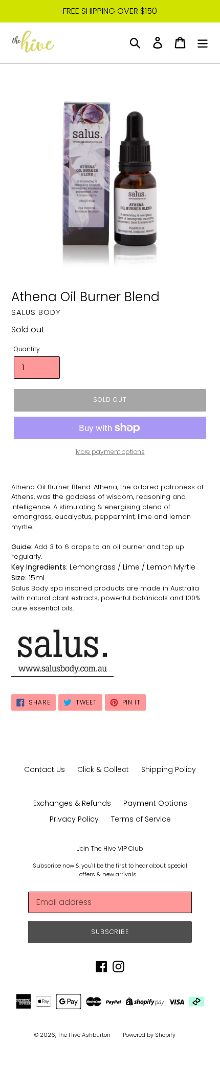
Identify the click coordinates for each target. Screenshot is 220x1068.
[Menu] (202, 43)
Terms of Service (141, 819)
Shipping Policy (168, 769)
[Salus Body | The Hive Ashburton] (62, 672)
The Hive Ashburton (84, 1035)
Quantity (27, 349)
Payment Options (155, 803)
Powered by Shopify (149, 1035)
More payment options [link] (110, 451)
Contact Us (44, 769)
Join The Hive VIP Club (110, 848)
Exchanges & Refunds (72, 803)
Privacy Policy (74, 819)
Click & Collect (103, 769)
